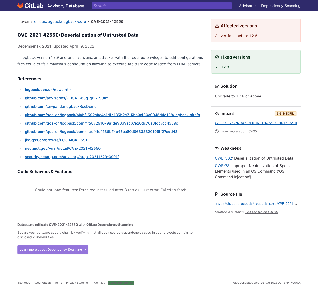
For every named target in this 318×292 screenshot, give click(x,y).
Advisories (248, 5)
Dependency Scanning (281, 5)
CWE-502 (223, 158)
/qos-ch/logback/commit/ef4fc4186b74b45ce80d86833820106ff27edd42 (101, 131)
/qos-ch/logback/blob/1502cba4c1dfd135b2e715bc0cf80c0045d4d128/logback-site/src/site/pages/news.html (134, 114)
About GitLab (42, 282)
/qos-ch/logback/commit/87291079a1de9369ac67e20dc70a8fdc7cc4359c (101, 123)
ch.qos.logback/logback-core (60, 21)
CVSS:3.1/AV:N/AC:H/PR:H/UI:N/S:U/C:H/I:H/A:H (256, 123)
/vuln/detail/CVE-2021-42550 (63, 148)
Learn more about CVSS (238, 131)
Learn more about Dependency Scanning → (53, 249)
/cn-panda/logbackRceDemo (61, 106)
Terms (58, 282)
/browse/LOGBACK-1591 (56, 140)
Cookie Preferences (121, 282)
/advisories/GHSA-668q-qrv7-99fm (66, 98)
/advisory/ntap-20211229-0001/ (72, 156)
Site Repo (23, 282)
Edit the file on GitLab (261, 212)
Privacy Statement (78, 282)
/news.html (49, 89)
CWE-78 (222, 165)
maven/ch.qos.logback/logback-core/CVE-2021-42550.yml (263, 203)
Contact (99, 282)
